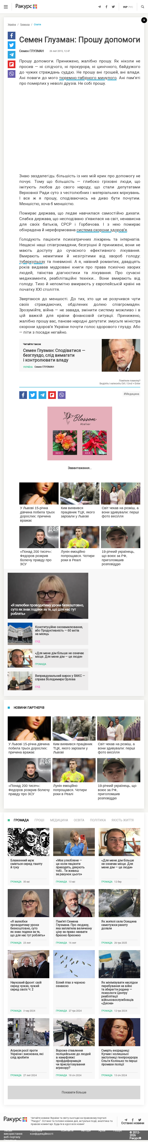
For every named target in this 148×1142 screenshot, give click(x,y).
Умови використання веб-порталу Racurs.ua (13, 1135)
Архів (101, 1130)
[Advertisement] (80, 128)
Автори (86, 1130)
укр (125, 7)
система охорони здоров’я (102, 230)
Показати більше (74, 1092)
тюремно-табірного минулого (88, 77)
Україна (12, 24)
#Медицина (131, 393)
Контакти (67, 1130)
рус (131, 7)
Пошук (117, 1130)
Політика (98, 820)
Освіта (79, 820)
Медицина (59, 820)
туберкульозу (32, 261)
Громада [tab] (21, 820)
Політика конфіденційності (41, 1132)
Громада (25, 24)
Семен (31, 51)
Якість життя (123, 820)
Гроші (39, 820)
